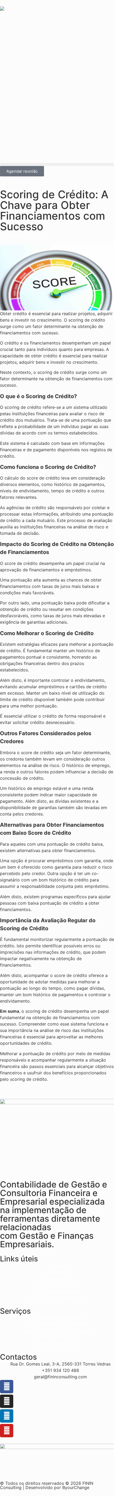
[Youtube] (6, 1430)
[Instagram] (6, 1401)
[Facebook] (6, 1386)
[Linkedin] (6, 1416)
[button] (57, 164)
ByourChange (75, 1487)
